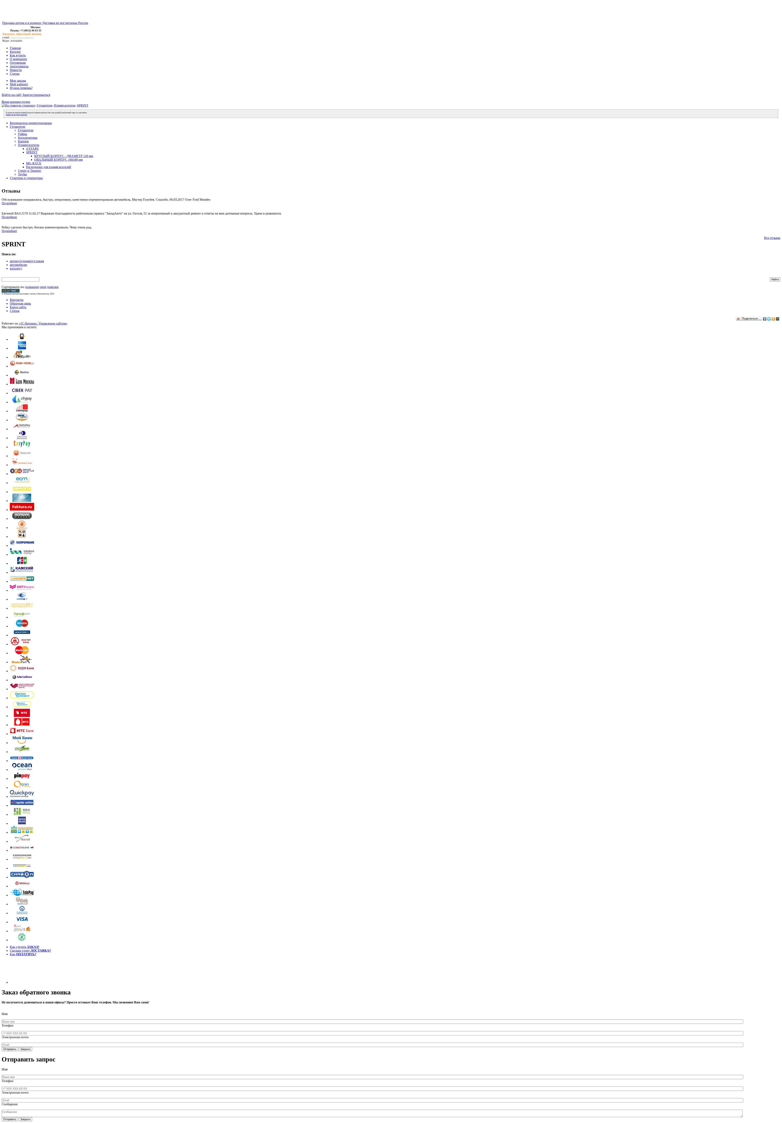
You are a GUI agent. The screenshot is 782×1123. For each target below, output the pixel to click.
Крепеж (23, 141)
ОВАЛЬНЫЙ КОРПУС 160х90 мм (58, 159)
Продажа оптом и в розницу (22, 23)
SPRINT (82, 105)
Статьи (15, 73)
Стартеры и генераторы (26, 178)
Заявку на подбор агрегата (16, 115)
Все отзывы (772, 238)
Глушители (44, 105)
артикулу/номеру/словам (27, 261)
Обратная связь (20, 303)
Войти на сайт (12, 95)
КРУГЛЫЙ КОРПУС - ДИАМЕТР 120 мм (63, 156)
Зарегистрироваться (36, 95)
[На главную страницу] (18, 105)
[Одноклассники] (773, 318)
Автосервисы (19, 66)
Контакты (16, 300)
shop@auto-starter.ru (22, 37)
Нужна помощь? (21, 88)
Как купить (18, 55)
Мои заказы (18, 80)
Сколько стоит (30, 950)
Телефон (7, 1025)
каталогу (16, 268)
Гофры (22, 134)
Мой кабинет (19, 84)
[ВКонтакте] (765, 318)
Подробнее (9, 203)
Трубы (22, 174)
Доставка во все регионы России (65, 23)
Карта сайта (18, 307)
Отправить (9, 1049)
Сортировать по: (13, 287)
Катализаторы (27, 137)
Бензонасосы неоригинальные (31, 123)
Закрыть (25, 1049)
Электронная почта (15, 1037)
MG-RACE (33, 163)
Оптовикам (18, 62)
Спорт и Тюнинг (29, 170)
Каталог (15, 51)
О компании (18, 59)
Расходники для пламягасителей (48, 167)
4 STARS (32, 148)
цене (43, 287)
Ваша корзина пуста (16, 101)
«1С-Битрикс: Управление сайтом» (43, 323)
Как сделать (24, 947)
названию (32, 287)
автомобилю (18, 264)
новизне (53, 287)
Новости (16, 70)
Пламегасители (64, 105)
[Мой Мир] (777, 318)
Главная (15, 48)
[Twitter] (769, 318)
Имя (5, 1014)
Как (23, 954)
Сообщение (10, 1104)
